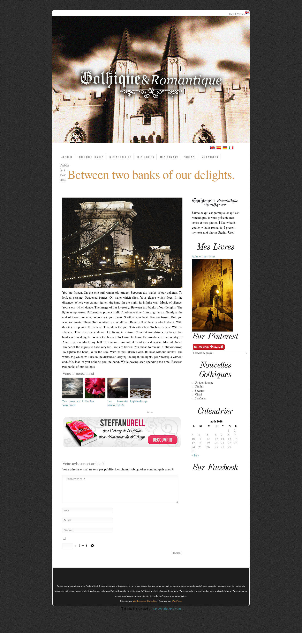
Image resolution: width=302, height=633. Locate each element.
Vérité (198, 394)
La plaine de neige (139, 401)
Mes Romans (169, 157)
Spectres (199, 390)
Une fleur (89, 401)
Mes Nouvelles (121, 157)
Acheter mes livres (204, 256)
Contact (190, 157)
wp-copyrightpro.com (167, 608)
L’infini (199, 386)
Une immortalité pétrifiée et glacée (117, 402)
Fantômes (200, 398)
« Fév (195, 455)
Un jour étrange (204, 382)
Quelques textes (91, 157)
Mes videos (210, 157)
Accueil (67, 157)
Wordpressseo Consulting (145, 601)
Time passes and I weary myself (72, 402)
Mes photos (145, 157)
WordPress (177, 601)
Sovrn (150, 411)
